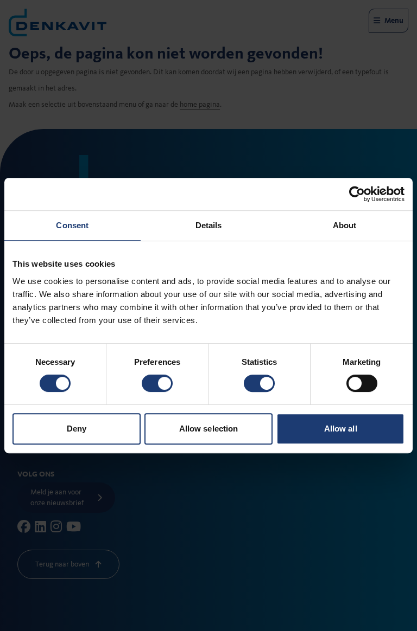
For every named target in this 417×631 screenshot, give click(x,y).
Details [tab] (208, 225)
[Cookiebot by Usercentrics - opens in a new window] (357, 194)
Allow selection (208, 428)
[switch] (157, 383)
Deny (76, 428)
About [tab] (345, 225)
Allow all (340, 428)
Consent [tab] (72, 225)
